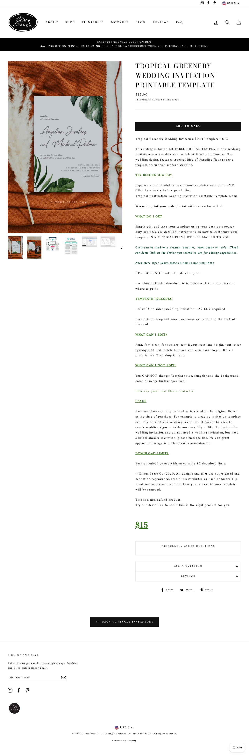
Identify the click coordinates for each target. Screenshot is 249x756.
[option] (124, 44)
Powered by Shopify (124, 741)
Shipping (141, 100)
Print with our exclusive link (201, 206)
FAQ (179, 22)
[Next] (119, 247)
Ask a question (188, 566)
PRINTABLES (93, 22)
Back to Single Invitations (127, 622)
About (52, 22)
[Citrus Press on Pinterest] (27, 690)
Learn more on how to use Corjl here (187, 263)
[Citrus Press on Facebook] (19, 690)
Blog (141, 22)
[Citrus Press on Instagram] (10, 690)
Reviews (161, 22)
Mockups (120, 22)
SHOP (70, 22)
